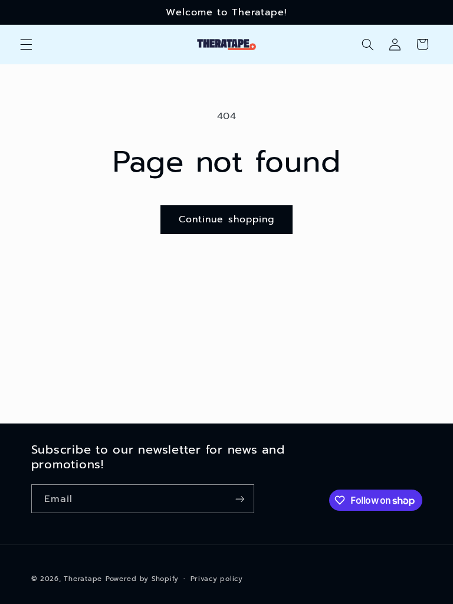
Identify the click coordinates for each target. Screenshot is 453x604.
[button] (26, 44)
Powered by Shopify (142, 578)
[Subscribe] (239, 498)
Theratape (83, 578)
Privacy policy (217, 578)
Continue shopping (226, 219)
